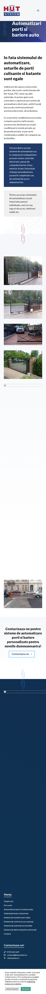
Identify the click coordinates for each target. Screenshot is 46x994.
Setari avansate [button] (12, 989)
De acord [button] (25, 989)
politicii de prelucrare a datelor (20, 983)
